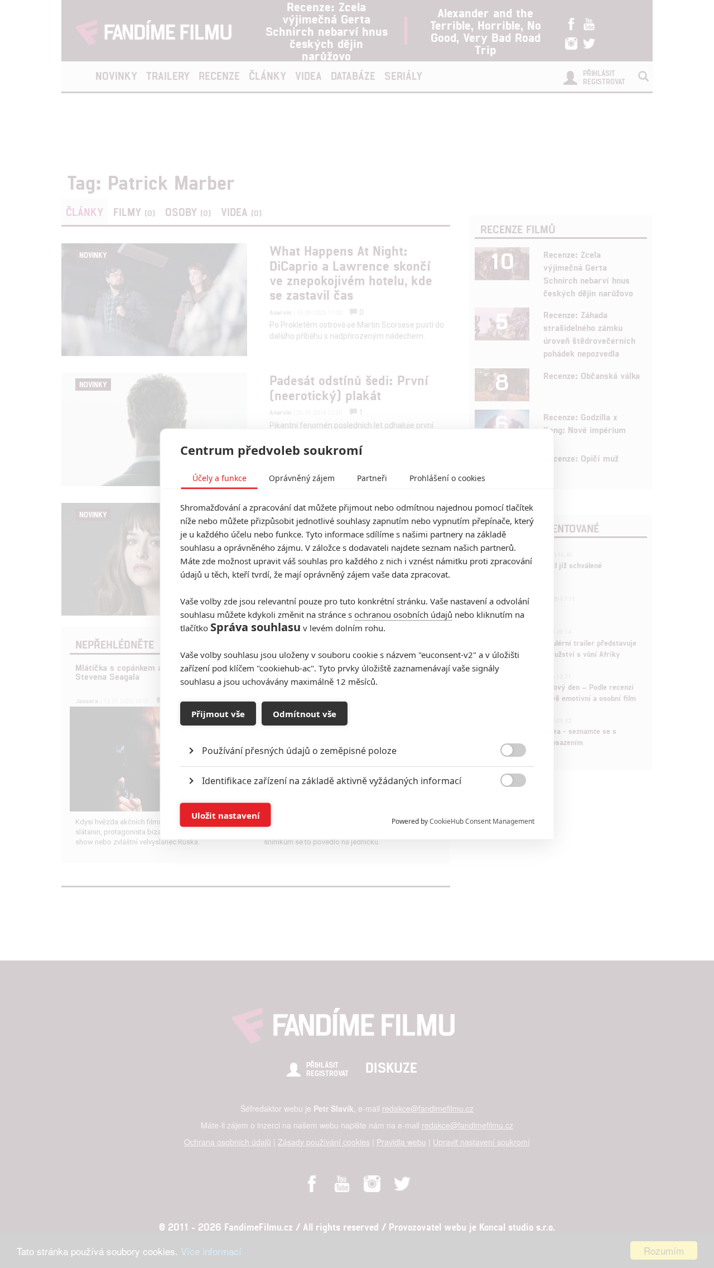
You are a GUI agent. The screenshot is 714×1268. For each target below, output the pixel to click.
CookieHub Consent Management (482, 821)
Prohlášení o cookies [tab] (447, 478)
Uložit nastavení (225, 814)
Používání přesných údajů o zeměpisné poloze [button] (299, 751)
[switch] (504, 809)
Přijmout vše (218, 713)
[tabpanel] (357, 725)
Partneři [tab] (372, 478)
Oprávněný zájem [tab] (302, 478)
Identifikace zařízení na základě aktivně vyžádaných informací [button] (331, 781)
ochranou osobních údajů (403, 614)
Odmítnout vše (304, 713)
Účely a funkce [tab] (219, 478)
